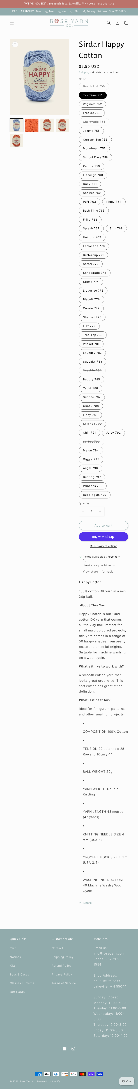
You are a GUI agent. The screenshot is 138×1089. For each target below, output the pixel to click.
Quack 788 (91, 406)
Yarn (13, 948)
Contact (57, 948)
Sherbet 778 (92, 317)
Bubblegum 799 (94, 494)
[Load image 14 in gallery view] (47, 125)
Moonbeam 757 (94, 148)
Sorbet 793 (93, 442)
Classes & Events (22, 983)
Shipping (84, 72)
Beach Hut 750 (96, 87)
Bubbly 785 (91, 379)
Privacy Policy (62, 974)
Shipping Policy (63, 957)
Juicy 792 (113, 432)
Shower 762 (92, 193)
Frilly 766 (90, 219)
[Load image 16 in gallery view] (16, 140)
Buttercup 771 (93, 255)
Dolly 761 (90, 184)
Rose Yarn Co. (28, 1081)
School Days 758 (95, 157)
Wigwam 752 (92, 104)
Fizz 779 (89, 326)
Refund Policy (62, 965)
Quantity (84, 503)
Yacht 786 (90, 388)
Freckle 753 (92, 113)
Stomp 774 (91, 281)
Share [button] (87, 902)
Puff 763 (89, 201)
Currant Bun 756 (95, 139)
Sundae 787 (92, 397)
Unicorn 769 (92, 237)
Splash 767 (91, 228)
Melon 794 (91, 450)
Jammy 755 (91, 130)
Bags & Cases (19, 974)
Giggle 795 (91, 459)
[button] (12, 22)
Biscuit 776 (91, 299)
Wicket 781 (91, 344)
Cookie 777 (91, 308)
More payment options (103, 546)
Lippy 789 (90, 415)
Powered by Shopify (48, 1081)
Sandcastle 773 (94, 272)
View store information (99, 571)
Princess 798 (92, 486)
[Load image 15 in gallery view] (62, 125)
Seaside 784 (94, 371)
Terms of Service (64, 983)
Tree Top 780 (93, 335)
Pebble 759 (91, 166)
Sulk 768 (116, 228)
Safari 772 (90, 264)
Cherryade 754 (96, 122)
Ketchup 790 (92, 423)
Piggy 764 (113, 201)
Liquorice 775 (93, 290)
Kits (13, 965)
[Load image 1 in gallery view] (16, 125)
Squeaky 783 (92, 361)
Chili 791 (89, 432)
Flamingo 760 (93, 175)
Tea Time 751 (93, 95)
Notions (15, 957)
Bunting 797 (92, 477)
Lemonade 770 (94, 246)
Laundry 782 (92, 352)
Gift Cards (17, 992)
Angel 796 (90, 468)
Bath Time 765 (94, 210)
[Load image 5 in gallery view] (31, 125)
